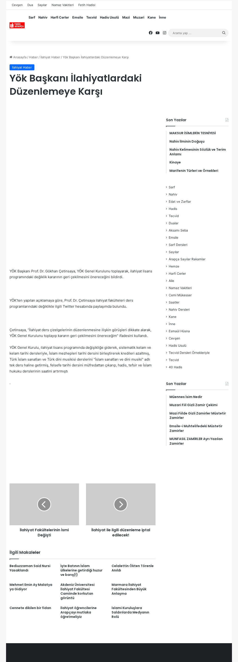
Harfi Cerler (60, 17)
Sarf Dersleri (178, 245)
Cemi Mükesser (180, 295)
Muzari (138, 17)
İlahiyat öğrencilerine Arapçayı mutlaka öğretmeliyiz (78, 612)
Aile (171, 281)
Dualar (173, 223)
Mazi (126, 17)
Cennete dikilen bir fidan (30, 608)
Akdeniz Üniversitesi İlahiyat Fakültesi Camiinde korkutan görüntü (77, 591)
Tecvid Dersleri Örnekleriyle (189, 353)
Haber (33, 57)
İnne (162, 17)
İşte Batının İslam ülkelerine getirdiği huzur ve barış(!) (81, 570)
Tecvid (91, 17)
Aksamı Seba (178, 230)
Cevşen (17, 5)
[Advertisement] (83, 138)
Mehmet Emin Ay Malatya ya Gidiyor (31, 586)
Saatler (174, 302)
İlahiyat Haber (50, 57)
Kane (152, 17)
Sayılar (42, 5)
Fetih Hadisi (86, 5)
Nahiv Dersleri (179, 309)
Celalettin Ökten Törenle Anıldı (133, 568)
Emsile (77, 17)
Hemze (174, 266)
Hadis (173, 209)
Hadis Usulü (109, 17)
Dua (30, 5)
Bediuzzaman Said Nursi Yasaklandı (30, 568)
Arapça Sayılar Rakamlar (187, 259)
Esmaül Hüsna (179, 331)
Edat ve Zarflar (180, 201)
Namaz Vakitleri (63, 5)
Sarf (32, 17)
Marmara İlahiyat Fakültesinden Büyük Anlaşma (129, 589)
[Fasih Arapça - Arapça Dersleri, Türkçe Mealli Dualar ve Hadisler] (17, 25)
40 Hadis (175, 367)
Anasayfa (19, 57)
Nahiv (42, 17)
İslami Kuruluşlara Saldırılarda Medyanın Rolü (130, 612)
